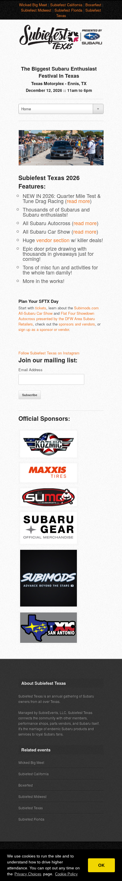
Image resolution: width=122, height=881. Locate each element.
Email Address (30, 369)
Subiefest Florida (68, 10)
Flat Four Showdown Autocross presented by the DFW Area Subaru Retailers (56, 318)
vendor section (53, 240)
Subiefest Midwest (36, 10)
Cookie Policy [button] (66, 874)
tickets (40, 307)
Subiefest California (66, 4)
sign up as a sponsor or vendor (43, 329)
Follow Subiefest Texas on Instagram (48, 353)
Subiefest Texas (30, 807)
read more (78, 200)
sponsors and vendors (77, 324)
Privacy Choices (27, 874)
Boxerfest (93, 4)
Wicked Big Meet (33, 4)
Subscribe (29, 395)
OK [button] (101, 865)
